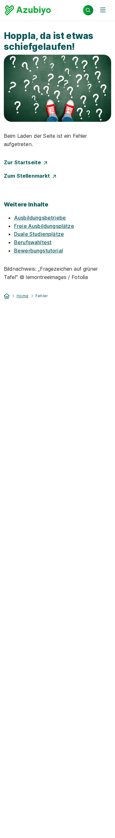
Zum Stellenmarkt (28, 176)
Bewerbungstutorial (38, 250)
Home (22, 295)
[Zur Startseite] (28, 10)
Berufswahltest (32, 242)
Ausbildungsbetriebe (40, 217)
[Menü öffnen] (103, 10)
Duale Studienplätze (39, 234)
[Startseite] (7, 295)
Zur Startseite (24, 162)
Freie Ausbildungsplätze (44, 226)
